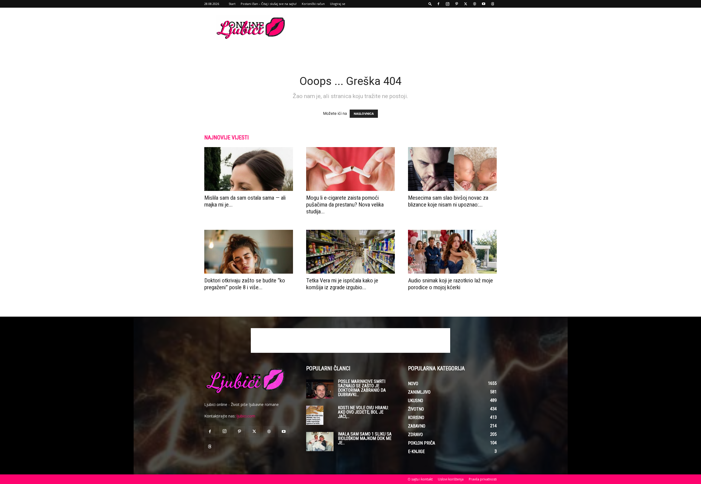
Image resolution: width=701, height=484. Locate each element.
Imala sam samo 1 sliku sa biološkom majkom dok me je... (365, 438)
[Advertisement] (397, 27)
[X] (465, 4)
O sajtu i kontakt (420, 479)
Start (232, 4)
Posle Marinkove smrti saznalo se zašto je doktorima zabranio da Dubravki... (362, 388)
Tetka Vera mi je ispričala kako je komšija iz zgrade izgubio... (342, 284)
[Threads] (493, 4)
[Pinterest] (456, 4)
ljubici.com (246, 416)
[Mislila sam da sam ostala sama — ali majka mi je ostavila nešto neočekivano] (248, 169)
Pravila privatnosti (483, 479)
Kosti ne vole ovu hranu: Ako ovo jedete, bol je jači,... (363, 412)
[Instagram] (447, 4)
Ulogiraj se (337, 4)
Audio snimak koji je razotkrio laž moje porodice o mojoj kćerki (450, 284)
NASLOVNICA (364, 114)
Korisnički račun (313, 4)
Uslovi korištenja (451, 479)
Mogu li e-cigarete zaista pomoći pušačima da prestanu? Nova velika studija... (345, 204)
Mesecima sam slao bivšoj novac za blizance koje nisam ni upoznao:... (448, 201)
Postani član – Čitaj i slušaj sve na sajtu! (269, 4)
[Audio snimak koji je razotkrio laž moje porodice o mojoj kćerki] (452, 252)
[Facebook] (438, 4)
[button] (430, 4)
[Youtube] (483, 4)
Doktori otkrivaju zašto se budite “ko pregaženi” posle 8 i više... (244, 284)
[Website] (474, 4)
